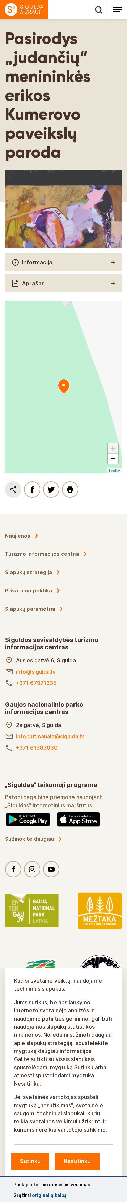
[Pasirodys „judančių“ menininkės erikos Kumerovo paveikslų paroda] (64, 387)
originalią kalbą (49, 1195)
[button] (113, 448)
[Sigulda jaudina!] (54, 9)
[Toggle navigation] (117, 9)
